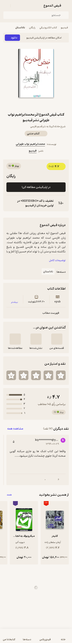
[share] (31, 105)
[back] (66, 5)
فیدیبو (64, 27)
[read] (15, 339)
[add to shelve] (56, 339)
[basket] (15, 5)
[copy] (9, 203)
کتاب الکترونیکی (48, 27)
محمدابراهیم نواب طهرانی (30, 144)
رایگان (32, 27)
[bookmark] (41, 105)
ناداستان (20, 28)
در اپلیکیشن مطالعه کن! (36, 187)
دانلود (14, 38)
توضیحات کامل (57, 260)
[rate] (61, 375)
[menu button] (5, 5)
